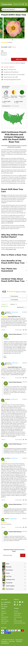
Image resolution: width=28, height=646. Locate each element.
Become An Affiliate (18, 621)
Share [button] (4, 329)
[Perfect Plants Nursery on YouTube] (20, 602)
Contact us (3, 611)
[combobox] (14, 9)
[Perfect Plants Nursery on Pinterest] (15, 604)
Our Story (16, 611)
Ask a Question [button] (14, 299)
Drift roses (3, 195)
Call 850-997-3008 (17, 4)
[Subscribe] (22, 555)
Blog (15, 619)
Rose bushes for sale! (11, 249)
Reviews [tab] (4, 304)
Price (2, 47)
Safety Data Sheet (5, 643)
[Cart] (23, 4)
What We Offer (17, 615)
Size (2, 51)
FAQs (2, 615)
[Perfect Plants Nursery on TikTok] (17, 604)
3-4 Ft (3, 53)
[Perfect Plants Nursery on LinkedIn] (20, 604)
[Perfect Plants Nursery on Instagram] (15, 602)
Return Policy (19, 641)
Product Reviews (17, 613)
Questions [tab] (12, 304)
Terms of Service (19, 639)
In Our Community (18, 617)
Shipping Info (4, 613)
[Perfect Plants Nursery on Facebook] (17, 602)
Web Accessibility (5, 621)
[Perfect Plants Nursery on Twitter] (22, 602)
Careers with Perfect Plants (19, 623)
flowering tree (10, 221)
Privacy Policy (12, 641)
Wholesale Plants (4, 617)
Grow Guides (4, 623)
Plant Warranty (4, 641)
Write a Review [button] (14, 296)
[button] (24, 329)
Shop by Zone (4, 619)
